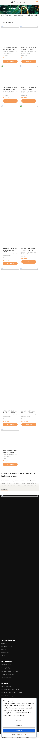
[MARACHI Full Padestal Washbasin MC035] (29, 175)
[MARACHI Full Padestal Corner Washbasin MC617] (10, 175)
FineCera (5, 55)
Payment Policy (6, 664)
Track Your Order (6, 677)
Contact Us (5, 649)
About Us (4, 643)
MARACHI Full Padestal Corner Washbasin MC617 (10, 250)
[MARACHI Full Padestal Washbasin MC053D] (10, 338)
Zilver (4, 458)
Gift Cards (4, 656)
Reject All (19, 725)
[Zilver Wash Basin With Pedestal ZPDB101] (10, 439)
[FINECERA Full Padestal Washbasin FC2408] (29, 75)
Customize (19, 720)
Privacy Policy (5, 668)
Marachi (5, 258)
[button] (10, 61)
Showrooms (5, 652)
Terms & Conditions (7, 674)
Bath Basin (18, 15)
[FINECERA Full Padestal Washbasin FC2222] (10, 36)
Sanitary (9, 15)
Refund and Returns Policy (9, 671)
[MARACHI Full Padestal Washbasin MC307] (29, 338)
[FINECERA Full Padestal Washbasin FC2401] (29, 36)
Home (2, 15)
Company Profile (6, 646)
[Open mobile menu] (2, 2)
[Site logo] (19, 2)
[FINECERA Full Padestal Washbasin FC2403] (10, 75)
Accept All (19, 730)
